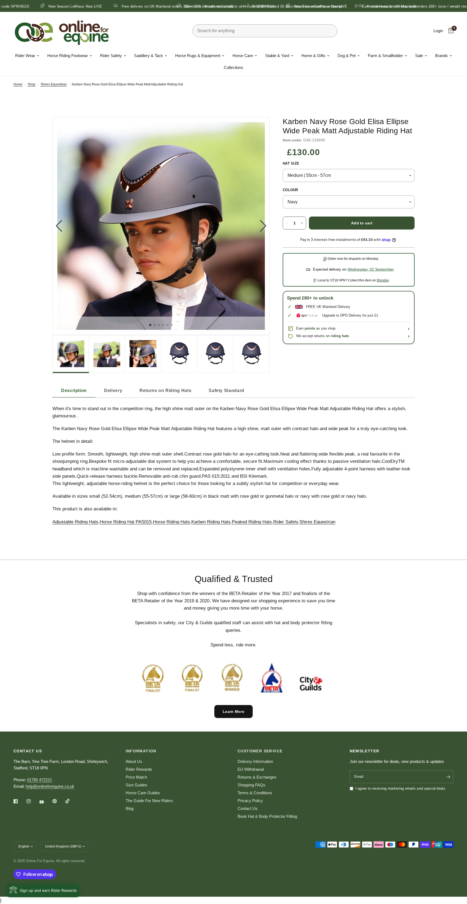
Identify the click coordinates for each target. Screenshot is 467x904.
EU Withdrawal (251, 769)
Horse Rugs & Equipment (197, 55)
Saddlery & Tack (148, 55)
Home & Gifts (313, 55)
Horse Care (242, 55)
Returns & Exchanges (257, 777)
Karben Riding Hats (211, 521)
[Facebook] (19, 801)
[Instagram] (32, 801)
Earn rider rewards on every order (96, 6)
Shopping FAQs (251, 785)
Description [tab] (74, 390)
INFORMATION (141, 751)
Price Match (136, 777)
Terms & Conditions (255, 792)
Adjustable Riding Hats (75, 521)
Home (18, 84)
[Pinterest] (58, 801)
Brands (441, 55)
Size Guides (136, 785)
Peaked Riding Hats (252, 521)
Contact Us (248, 808)
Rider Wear (25, 55)
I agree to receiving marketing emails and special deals (400, 788)
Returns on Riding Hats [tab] (165, 390)
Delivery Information (255, 761)
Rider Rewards (139, 769)
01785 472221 (39, 779)
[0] (449, 31)
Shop (31, 84)
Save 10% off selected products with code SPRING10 (189, 6)
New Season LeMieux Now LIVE (280, 6)
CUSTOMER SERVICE (260, 751)
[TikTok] (71, 801)
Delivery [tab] (113, 390)
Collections (233, 67)
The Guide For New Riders (149, 800)
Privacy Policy (250, 800)
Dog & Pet (347, 55)
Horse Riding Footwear (67, 55)
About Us (134, 761)
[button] (59, 226)
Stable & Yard (277, 55)
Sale (419, 55)
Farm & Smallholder (385, 55)
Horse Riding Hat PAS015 (126, 521)
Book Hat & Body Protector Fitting (267, 816)
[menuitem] (27, 56)
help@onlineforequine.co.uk (50, 786)
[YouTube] (45, 802)
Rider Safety (111, 55)
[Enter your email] (448, 776)
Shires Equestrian (54, 84)
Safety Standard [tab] (226, 390)
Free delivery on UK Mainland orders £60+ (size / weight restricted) (382, 6)
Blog (130, 808)
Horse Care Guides (143, 792)
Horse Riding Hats (171, 521)
